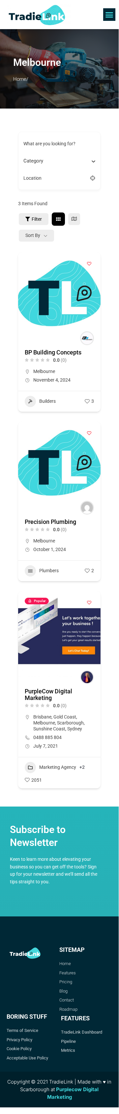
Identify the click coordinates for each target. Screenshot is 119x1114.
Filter (37, 219)
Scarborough (70, 722)
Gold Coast (64, 716)
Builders (47, 401)
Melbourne (44, 371)
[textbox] (33, 161)
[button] (109, 14)
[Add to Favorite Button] (89, 264)
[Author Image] (87, 338)
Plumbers (49, 570)
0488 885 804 (47, 737)
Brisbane (42, 716)
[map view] (74, 219)
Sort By (32, 235)
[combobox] (56, 161)
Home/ (20, 79)
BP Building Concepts (53, 352)
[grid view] (58, 219)
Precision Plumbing (50, 521)
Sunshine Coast (49, 728)
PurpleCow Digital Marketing (48, 694)
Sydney (74, 728)
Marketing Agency (57, 767)
